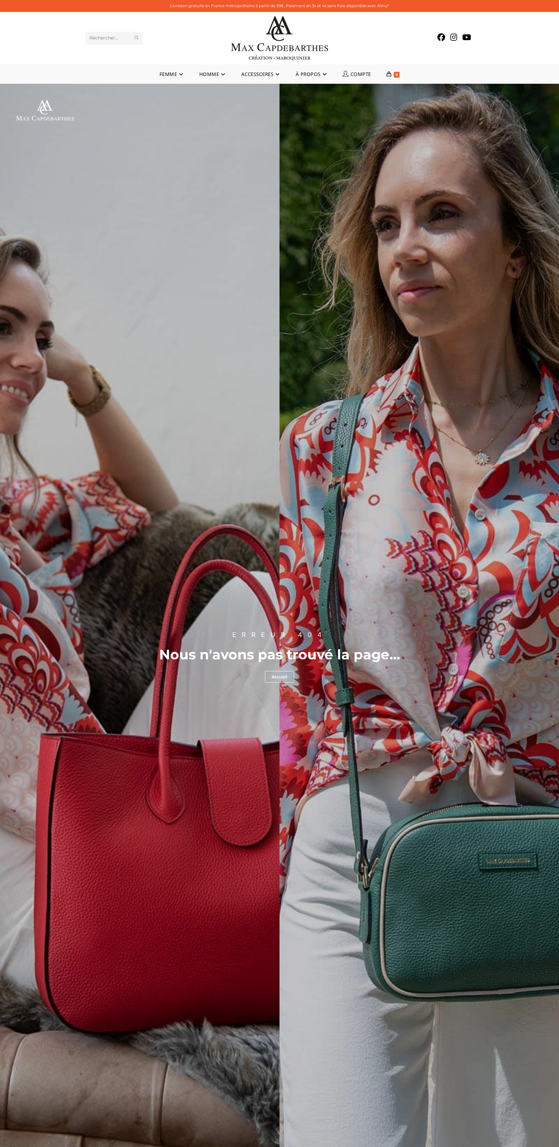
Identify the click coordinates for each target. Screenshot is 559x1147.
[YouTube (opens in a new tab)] (467, 37)
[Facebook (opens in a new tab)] (441, 37)
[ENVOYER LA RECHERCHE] (137, 38)
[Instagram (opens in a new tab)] (454, 37)
